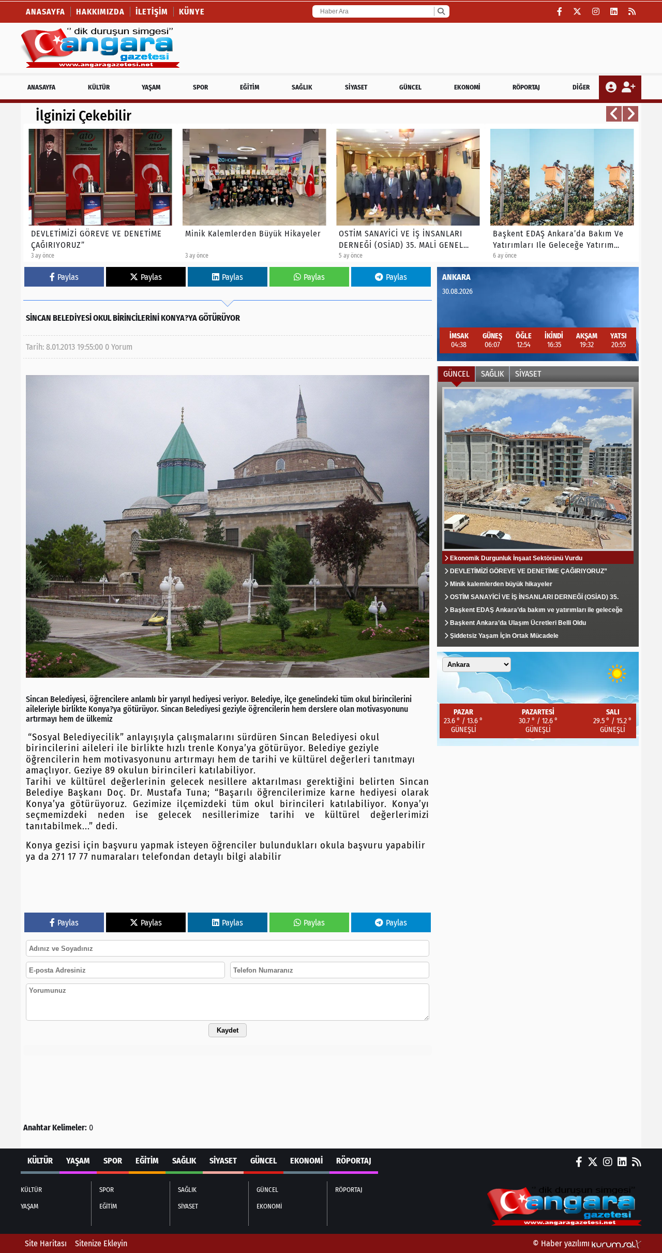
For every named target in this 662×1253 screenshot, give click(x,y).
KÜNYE (192, 12)
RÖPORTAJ (526, 87)
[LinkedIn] (614, 12)
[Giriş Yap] (612, 87)
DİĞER (581, 87)
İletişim (152, 12)
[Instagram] (596, 12)
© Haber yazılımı (562, 1243)
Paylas (68, 277)
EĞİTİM (249, 87)
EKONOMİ (467, 87)
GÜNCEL (410, 87)
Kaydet (227, 1030)
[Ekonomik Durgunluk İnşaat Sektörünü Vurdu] (538, 514)
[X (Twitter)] (577, 12)
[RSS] (632, 12)
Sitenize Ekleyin (101, 1243)
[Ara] (441, 11)
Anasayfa (45, 12)
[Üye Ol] (628, 87)
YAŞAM (151, 87)
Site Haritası (46, 1243)
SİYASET (356, 87)
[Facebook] (560, 12)
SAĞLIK (302, 87)
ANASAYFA (41, 87)
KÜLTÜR (99, 87)
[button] (614, 114)
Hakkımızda (100, 12)
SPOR (200, 87)
